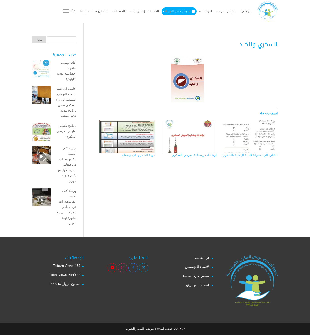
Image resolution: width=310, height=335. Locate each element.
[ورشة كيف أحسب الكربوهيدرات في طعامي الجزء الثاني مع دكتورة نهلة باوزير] (41, 198)
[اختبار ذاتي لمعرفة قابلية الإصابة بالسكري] (249, 136)
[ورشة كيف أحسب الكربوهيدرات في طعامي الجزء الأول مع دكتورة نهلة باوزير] (41, 156)
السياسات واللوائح (198, 285)
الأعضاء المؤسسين (197, 267)
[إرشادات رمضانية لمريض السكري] (188, 136)
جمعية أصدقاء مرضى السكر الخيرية (149, 328)
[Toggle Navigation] (66, 12)
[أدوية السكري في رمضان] (127, 136)
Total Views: (60, 274)
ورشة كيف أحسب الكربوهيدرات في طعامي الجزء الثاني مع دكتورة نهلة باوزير (66, 207)
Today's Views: (64, 265)
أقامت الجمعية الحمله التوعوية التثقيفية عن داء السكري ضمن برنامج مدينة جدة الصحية (66, 102)
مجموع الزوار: (70, 284)
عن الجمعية (202, 257)
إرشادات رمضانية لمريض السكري (194, 155)
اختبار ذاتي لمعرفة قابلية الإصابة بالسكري (250, 155)
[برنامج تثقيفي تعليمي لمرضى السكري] (41, 133)
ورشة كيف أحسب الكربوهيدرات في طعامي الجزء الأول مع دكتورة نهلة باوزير (66, 165)
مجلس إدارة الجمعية (196, 276)
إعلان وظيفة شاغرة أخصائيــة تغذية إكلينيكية (66, 71)
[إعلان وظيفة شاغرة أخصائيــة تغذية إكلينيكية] (41, 70)
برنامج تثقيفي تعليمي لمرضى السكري (66, 131)
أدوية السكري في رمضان (138, 155)
